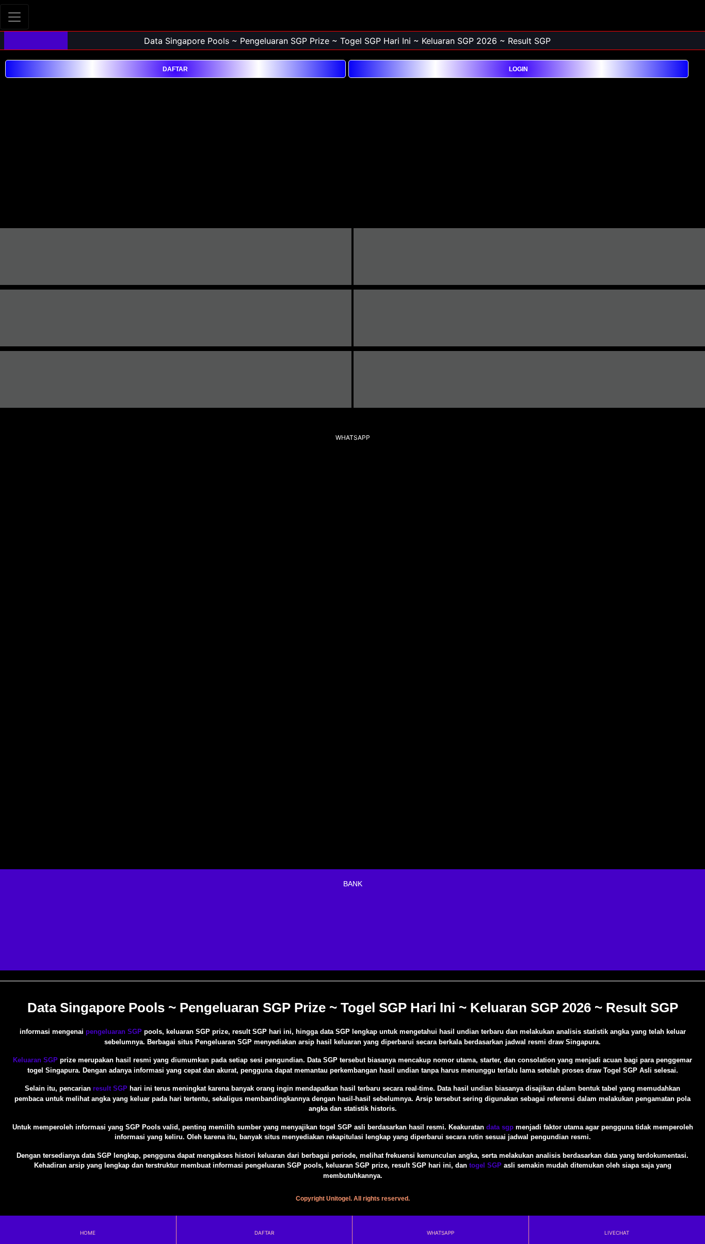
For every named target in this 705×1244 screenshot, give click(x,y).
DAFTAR (175, 69)
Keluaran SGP (35, 1060)
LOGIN (518, 69)
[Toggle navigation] (14, 16)
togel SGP (485, 1165)
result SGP (110, 1088)
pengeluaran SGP (114, 1031)
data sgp (500, 1127)
